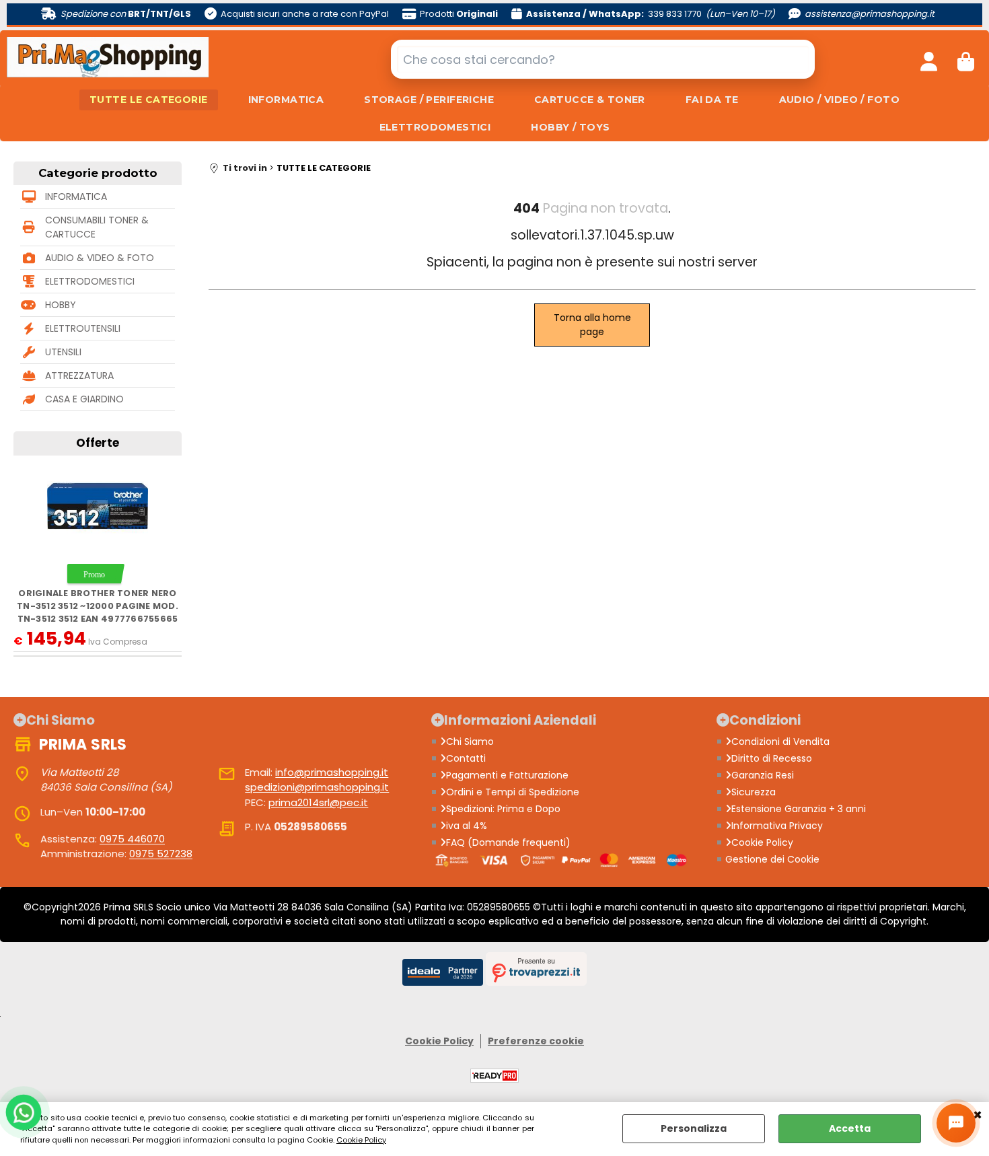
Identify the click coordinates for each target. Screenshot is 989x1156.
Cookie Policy (361, 1139)
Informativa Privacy (777, 825)
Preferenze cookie (536, 1041)
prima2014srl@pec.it (318, 802)
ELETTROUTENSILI (82, 328)
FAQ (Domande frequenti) (508, 842)
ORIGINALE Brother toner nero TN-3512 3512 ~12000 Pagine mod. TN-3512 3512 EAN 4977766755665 (97, 606)
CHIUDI (977, 1115)
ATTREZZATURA (79, 375)
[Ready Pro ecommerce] (494, 1076)
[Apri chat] (956, 1123)
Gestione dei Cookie (772, 859)
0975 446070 (132, 839)
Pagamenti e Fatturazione (507, 775)
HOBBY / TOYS (570, 127)
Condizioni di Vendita (780, 741)
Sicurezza (753, 792)
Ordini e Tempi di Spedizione (512, 792)
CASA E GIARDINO (84, 399)
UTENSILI (63, 352)
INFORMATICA (286, 100)
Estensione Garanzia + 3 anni (798, 809)
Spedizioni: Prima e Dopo (503, 809)
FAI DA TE (712, 100)
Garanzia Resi (762, 775)
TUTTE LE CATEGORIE (148, 100)
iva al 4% (466, 825)
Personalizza (694, 1128)
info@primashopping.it (331, 772)
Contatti (466, 758)
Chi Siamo (470, 741)
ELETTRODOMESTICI (435, 127)
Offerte (97, 443)
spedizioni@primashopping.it (317, 787)
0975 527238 (160, 853)
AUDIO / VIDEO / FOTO (839, 100)
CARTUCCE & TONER (589, 100)
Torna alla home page (592, 324)
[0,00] (966, 59)
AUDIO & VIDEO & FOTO (99, 257)
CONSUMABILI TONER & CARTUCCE (97, 227)
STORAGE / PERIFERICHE (429, 100)
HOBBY (60, 305)
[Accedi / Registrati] (929, 59)
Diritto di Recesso (771, 758)
